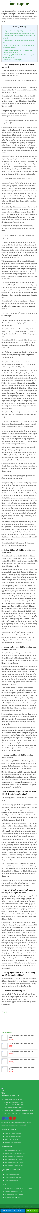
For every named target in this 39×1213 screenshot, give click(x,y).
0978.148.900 (20, 1102)
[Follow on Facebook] (3, 1118)
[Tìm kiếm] (37, 3)
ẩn (24, 27)
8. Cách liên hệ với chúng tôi (12, 59)
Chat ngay (33, 1210)
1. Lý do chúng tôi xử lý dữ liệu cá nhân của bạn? (19, 31)
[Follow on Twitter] (7, 1118)
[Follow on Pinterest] (10, 1118)
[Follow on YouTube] (14, 1118)
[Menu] (3, 3)
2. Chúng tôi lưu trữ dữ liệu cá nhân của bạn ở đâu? (19, 33)
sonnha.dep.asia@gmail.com (16, 1107)
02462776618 (29, 1113)
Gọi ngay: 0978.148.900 (14, 1210)
